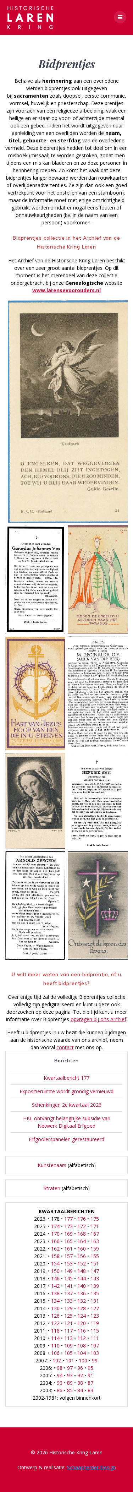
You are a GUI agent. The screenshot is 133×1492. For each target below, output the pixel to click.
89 (70, 1382)
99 (95, 1360)
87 (90, 1382)
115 (94, 1330)
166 (55, 1241)
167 (94, 1233)
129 (68, 1308)
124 (81, 1315)
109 (68, 1345)
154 (55, 1263)
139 (94, 1286)
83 (90, 1390)
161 (68, 1248)
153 (68, 1263)
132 (81, 1300)
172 (81, 1226)
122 (55, 1323)
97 (70, 1368)
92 (80, 1375)
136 (81, 1293)
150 (55, 1271)
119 (94, 1323)
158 (55, 1256)
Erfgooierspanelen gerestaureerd (66, 1139)
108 (81, 1345)
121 (68, 1323)
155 (94, 1256)
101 (70, 1360)
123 (94, 1315)
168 (81, 1233)
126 (55, 1315)
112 (81, 1338)
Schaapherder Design (91, 1467)
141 (68, 1286)
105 (68, 1353)
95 (90, 1368)
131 (94, 1300)
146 (55, 1278)
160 (81, 1248)
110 (55, 1345)
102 (56, 1360)
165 (68, 1241)
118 (55, 1330)
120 (81, 1323)
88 (80, 1382)
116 (81, 1330)
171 (94, 1226)
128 (81, 1308)
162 (55, 1248)
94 (59, 1375)
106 (55, 1353)
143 (94, 1278)
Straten (52, 1188)
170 (55, 1233)
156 (81, 1256)
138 (55, 1293)
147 (94, 1271)
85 (70, 1390)
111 (94, 1338)
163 (94, 1241)
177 (68, 1218)
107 (94, 1345)
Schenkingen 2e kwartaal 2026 (66, 1104)
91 (90, 1375)
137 (68, 1293)
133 (68, 1300)
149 (68, 1271)
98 (59, 1368)
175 (94, 1218)
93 (70, 1375)
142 (55, 1286)
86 (59, 1390)
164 (81, 1241)
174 (55, 1226)
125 (68, 1315)
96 (80, 1368)
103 (94, 1353)
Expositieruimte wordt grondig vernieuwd (66, 1091)
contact (65, 1047)
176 (81, 1218)
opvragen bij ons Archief (98, 1019)
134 (55, 1300)
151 (94, 1263)
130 (55, 1308)
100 (83, 1360)
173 (68, 1226)
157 (68, 1256)
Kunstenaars (52, 1165)
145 (68, 1278)
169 (68, 1233)
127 (94, 1308)
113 (68, 1338)
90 (59, 1382)
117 (68, 1330)
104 (81, 1353)
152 (81, 1263)
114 (55, 1338)
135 (94, 1293)
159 (94, 1248)
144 (81, 1278)
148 (81, 1271)
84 (80, 1390)
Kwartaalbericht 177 (66, 1077)
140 (81, 1286)
